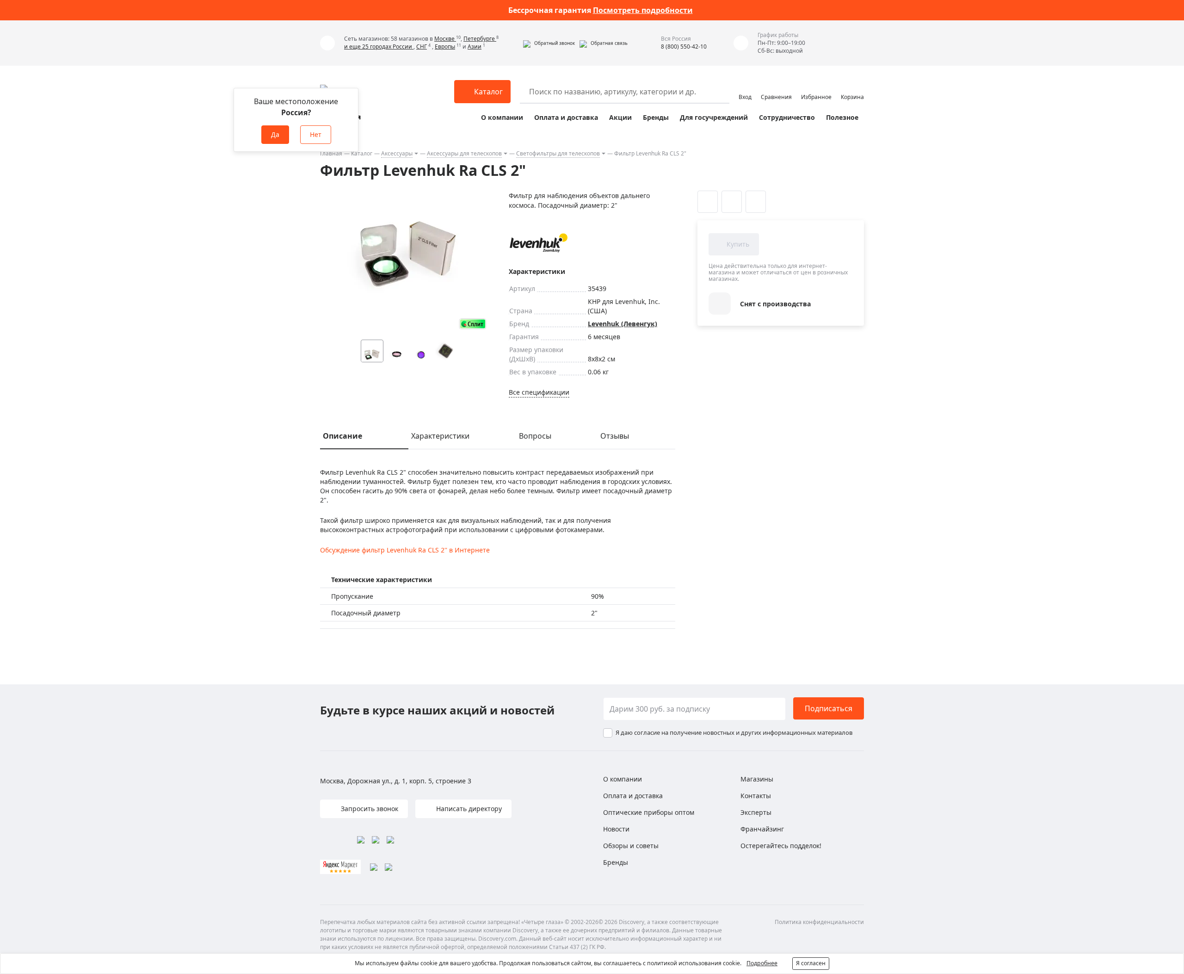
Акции (620, 117)
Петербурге (479, 39)
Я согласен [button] (811, 963)
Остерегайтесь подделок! (780, 845)
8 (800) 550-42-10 (684, 46)
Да (275, 134)
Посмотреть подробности (643, 10)
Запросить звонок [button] (368, 808)
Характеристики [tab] (440, 436)
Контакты (755, 795)
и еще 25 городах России (378, 46)
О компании (502, 117)
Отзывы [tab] (614, 436)
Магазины (756, 779)
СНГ (421, 46)
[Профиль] (745, 87)
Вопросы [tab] (535, 436)
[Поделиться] (756, 202)
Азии (474, 46)
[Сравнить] (732, 202)
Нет (315, 134)
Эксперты (755, 812)
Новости (616, 829)
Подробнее (761, 963)
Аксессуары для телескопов (464, 153)
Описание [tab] (342, 436)
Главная (331, 153)
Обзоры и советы (631, 845)
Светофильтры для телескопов (558, 153)
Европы (445, 46)
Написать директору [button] (468, 808)
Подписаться (828, 708)
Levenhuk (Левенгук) (622, 323)
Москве (445, 39)
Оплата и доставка (566, 117)
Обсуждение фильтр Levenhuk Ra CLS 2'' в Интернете (405, 550)
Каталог (361, 153)
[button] (549, 43)
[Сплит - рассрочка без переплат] (473, 323)
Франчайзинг (762, 829)
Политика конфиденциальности (819, 922)
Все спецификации (539, 392)
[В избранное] (707, 202)
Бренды (656, 117)
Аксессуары (397, 153)
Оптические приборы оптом (648, 812)
